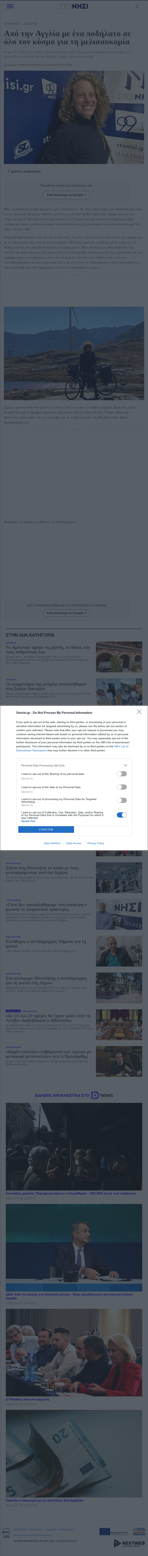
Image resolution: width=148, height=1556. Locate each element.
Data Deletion (52, 843)
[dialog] (74, 778)
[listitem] (74, 765)
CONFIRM (46, 829)
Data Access (74, 843)
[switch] (122, 773)
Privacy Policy (95, 843)
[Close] (140, 713)
